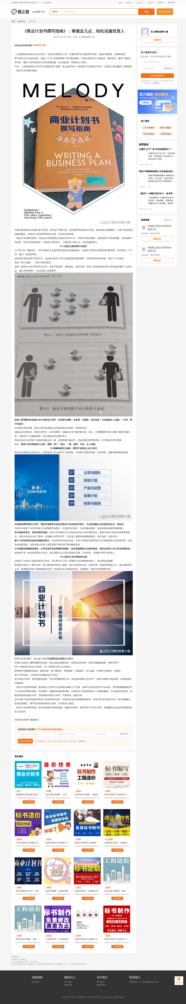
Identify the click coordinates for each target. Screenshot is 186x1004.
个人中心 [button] (139, 2)
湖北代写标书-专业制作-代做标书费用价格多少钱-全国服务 (116, 939)
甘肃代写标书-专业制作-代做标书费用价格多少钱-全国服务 (57, 842)
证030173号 (69, 997)
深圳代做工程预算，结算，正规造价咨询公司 (28, 939)
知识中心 (21, 21)
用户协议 (68, 981)
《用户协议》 (72, 741)
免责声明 (68, 984)
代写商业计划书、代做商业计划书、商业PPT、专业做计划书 (116, 842)
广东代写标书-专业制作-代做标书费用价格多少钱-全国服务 (28, 842)
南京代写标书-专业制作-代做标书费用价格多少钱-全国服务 (116, 794)
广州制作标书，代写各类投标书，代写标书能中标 (57, 939)
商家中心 (161, 2)
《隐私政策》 (81, 741)
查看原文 (34, 719)
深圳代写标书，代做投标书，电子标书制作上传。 (87, 890)
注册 (173, 2)
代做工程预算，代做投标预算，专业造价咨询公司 (57, 890)
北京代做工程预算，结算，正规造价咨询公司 (116, 890)
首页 (120, 2)
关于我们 (100, 981)
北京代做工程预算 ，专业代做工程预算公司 (57, 794)
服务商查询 (101, 984)
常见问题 (35, 981)
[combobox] (102, 11)
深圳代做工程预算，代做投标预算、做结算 (87, 794)
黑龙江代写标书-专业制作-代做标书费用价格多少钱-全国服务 (87, 842)
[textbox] (109, 11)
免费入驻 (151, 2)
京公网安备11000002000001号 (89, 997)
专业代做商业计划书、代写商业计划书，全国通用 (28, 890)
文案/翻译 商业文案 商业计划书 (28, 794)
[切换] (49, 2)
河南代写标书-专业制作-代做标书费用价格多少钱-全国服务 (87, 939)
